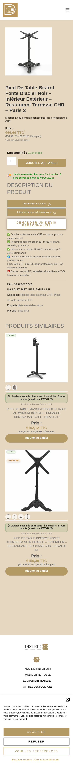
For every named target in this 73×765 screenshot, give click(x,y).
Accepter (36, 731)
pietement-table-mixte (30, 305)
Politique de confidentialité (46, 759)
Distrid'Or (23, 310)
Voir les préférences (36, 751)
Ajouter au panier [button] (36, 437)
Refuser (36, 741)
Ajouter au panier (42, 162)
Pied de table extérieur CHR (36, 294)
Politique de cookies (22, 759)
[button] (67, 699)
